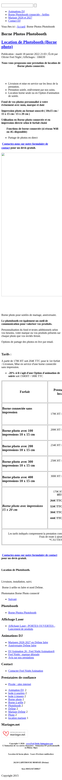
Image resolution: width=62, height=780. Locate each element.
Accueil (21, 26)
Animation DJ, (16, 690)
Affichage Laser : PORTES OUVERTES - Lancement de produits (31, 627)
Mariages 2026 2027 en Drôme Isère (28, 642)
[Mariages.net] (14, 736)
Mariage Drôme (16, 711)
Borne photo (15, 699)
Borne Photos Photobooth (22, 612)
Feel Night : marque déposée (23, 654)
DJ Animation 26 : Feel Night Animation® (31, 651)
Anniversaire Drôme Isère (22, 645)
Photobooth (14, 705)
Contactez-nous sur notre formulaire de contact (29, 555)
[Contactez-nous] (31, 224)
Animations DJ (16, 11)
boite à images (16, 696)
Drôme (12, 708)
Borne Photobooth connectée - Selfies (28, 14)
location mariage (17, 717)
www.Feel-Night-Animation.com (39, 743)
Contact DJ (14, 20)
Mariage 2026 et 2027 (20, 17)
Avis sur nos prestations (21, 657)
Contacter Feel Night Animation (25, 670)
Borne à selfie (15, 702)
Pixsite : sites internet (19, 684)
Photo (11, 714)
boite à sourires (16, 693)
